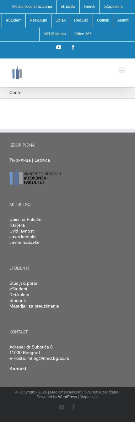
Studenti (17, 300)
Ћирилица (20, 160)
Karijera (17, 225)
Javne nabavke (24, 242)
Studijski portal (23, 283)
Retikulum (19, 294)
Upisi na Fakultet (26, 219)
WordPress (67, 397)
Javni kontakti (22, 236)
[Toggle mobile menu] (122, 70)
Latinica (42, 160)
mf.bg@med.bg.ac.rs (48, 358)
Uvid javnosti (22, 230)
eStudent (18, 288)
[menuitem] (32, 7)
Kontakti (18, 368)
